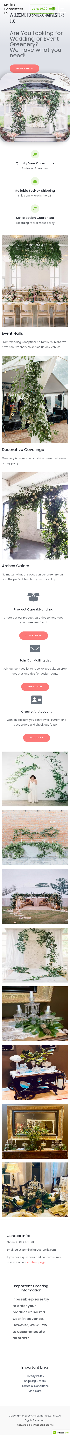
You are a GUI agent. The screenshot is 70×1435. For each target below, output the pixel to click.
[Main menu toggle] (62, 9)
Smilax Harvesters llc (13, 9)
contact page (36, 1262)
